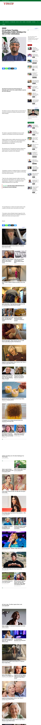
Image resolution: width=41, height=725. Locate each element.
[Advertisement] (27, 3)
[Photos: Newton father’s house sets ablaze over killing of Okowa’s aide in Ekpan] (30, 81)
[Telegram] (15, 68)
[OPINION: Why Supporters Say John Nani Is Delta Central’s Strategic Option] (30, 94)
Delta (33, 69)
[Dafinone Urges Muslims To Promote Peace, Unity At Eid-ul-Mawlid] (30, 160)
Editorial (33, 21)
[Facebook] (3, 68)
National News (12, 21)
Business (24, 21)
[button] (38, 21)
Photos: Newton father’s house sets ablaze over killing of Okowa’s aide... (35, 81)
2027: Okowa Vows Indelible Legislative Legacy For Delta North (35, 55)
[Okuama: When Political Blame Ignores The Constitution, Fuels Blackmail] (30, 174)
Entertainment (28, 21)
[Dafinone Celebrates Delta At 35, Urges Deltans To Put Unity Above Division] (30, 67)
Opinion (3, 24)
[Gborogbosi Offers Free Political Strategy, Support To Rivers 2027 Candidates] (30, 181)
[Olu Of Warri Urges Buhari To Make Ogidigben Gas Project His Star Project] (30, 87)
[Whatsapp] (6, 68)
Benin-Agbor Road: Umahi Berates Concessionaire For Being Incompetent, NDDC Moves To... (35, 74)
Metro (21, 21)
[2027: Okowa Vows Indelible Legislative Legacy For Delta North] (30, 55)
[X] (12, 68)
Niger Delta (7, 21)
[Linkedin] (9, 68)
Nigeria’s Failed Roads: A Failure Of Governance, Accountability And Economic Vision (35, 146)
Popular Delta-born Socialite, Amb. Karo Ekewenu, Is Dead (35, 61)
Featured (34, 51)
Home (3, 21)
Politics (17, 21)
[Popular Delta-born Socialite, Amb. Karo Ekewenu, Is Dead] (30, 61)
